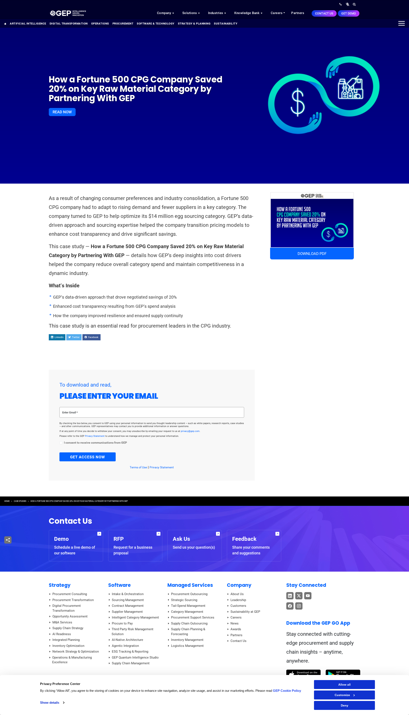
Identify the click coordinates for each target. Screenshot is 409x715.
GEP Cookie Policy (287, 690)
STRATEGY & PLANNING (194, 23)
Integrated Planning (66, 640)
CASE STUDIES (20, 501)
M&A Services (62, 622)
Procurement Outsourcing (189, 594)
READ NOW (62, 112)
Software (119, 585)
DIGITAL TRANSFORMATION (69, 23)
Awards (235, 629)
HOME (7, 501)
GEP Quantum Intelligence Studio (135, 657)
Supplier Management (127, 612)
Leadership (238, 600)
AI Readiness (61, 634)
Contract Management (128, 606)
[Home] (68, 13)
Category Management (187, 612)
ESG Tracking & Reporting (130, 651)
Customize (342, 695)
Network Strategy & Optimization (75, 651)
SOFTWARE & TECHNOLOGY (155, 23)
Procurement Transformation (73, 600)
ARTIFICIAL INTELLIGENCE (28, 23)
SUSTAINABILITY (225, 23)
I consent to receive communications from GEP (95, 443)
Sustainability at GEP (245, 612)
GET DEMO (348, 13)
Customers (238, 606)
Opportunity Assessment (70, 616)
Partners (297, 13)
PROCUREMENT (123, 23)
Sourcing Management (128, 600)
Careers (277, 13)
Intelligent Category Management (135, 617)
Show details (49, 702)
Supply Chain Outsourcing (189, 623)
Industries (216, 13)
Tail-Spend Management (188, 606)
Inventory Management (187, 640)
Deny (344, 705)
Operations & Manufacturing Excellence (72, 660)
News (234, 623)
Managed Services (190, 585)
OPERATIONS (100, 23)
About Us (237, 594)
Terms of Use (138, 467)
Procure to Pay (122, 623)
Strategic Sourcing (184, 600)
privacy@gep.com (190, 431)
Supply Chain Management (131, 663)
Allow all (344, 684)
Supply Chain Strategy (67, 628)
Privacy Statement (95, 436)
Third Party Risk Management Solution (132, 631)
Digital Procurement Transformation (66, 608)
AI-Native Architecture (127, 640)
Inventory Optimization (68, 646)
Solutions (190, 13)
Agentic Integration (125, 646)
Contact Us (324, 13)
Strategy (60, 585)
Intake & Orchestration (128, 594)
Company (164, 13)
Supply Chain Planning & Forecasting (188, 631)
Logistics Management (187, 646)
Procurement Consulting (69, 594)
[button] (347, 4)
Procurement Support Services (192, 617)
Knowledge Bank (247, 13)
